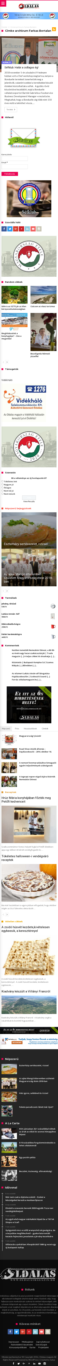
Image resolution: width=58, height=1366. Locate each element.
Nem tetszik (9, 494)
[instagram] (38, 228)
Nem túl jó (9, 490)
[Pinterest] (21, 228)
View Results (29, 501)
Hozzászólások (30, 728)
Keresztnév (6, 154)
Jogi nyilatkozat (43, 1342)
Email (4, 162)
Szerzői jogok (41, 1344)
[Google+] (15, 228)
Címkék (45, 728)
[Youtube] (33, 228)
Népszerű (6, 728)
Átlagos (7, 487)
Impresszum (13, 1342)
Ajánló (7, 62)
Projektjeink (43, 1347)
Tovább (10, 109)
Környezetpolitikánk (18, 1347)
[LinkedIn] (27, 228)
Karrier (33, 1347)
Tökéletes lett (10, 481)
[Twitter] (9, 228)
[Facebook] (4, 228)
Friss (17, 728)
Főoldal (4, 27)
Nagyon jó (9, 484)
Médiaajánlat (27, 1342)
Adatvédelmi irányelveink (22, 1344)
